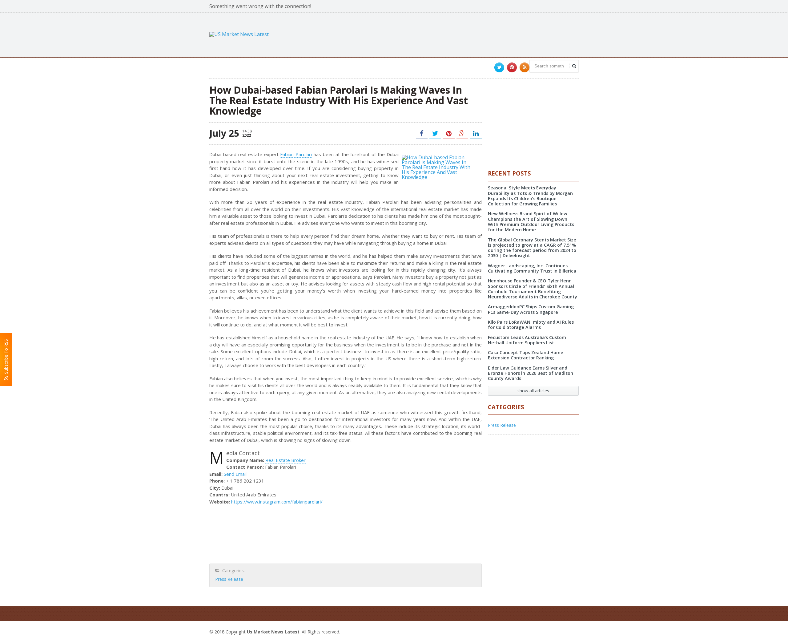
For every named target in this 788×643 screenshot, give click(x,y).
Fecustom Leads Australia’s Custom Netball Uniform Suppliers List (527, 340)
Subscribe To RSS (6, 357)
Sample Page (564, 631)
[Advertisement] (467, 34)
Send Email (235, 474)
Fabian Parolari (296, 154)
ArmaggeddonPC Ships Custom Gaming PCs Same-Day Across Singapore (531, 309)
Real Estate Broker (285, 460)
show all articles (533, 391)
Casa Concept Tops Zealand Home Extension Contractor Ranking (525, 355)
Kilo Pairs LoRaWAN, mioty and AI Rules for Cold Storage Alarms (531, 324)
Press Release (229, 579)
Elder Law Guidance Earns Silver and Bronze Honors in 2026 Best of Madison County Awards (530, 373)
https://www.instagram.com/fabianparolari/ (277, 502)
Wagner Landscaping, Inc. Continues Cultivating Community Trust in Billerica (532, 268)
